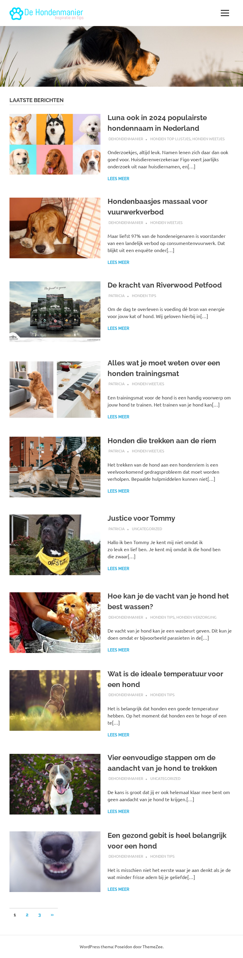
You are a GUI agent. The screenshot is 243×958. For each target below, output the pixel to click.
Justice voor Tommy (141, 518)
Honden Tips (144, 295)
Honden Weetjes (208, 138)
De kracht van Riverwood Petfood (165, 285)
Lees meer (118, 178)
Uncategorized (147, 528)
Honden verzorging (196, 617)
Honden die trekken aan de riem (162, 440)
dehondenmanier (125, 138)
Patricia (116, 295)
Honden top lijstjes (170, 138)
